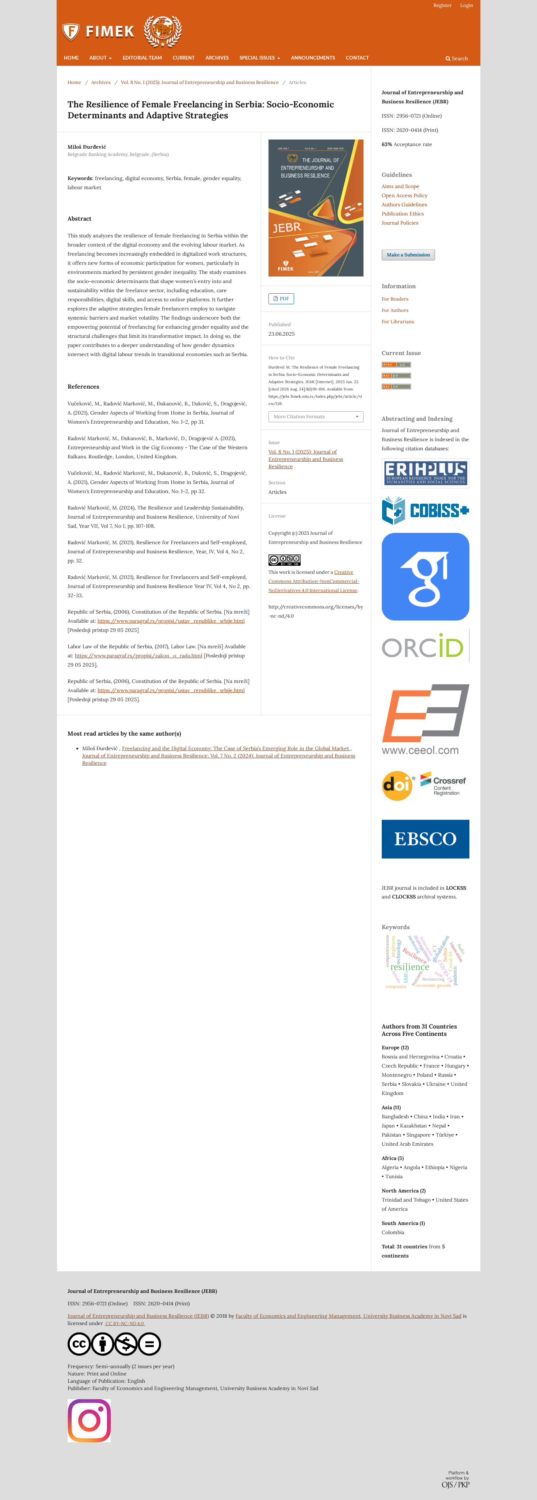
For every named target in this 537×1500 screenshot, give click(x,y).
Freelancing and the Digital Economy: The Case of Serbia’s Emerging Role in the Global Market (236, 748)
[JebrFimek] (89, 1440)
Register (443, 5)
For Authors (395, 310)
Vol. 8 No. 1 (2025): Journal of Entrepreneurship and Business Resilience (200, 82)
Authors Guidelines (404, 204)
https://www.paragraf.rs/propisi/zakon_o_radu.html (138, 655)
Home (71, 58)
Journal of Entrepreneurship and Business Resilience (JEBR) (138, 1316)
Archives (217, 58)
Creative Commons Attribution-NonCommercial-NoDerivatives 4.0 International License (313, 581)
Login (466, 5)
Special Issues (258, 58)
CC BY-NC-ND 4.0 (125, 1323)
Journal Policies (400, 223)
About (99, 58)
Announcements (313, 58)
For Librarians (398, 321)
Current (184, 58)
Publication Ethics (403, 213)
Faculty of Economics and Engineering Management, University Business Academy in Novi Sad (348, 1316)
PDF (284, 298)
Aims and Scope (400, 186)
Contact (357, 58)
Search (459, 58)
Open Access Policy (404, 195)
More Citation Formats (299, 416)
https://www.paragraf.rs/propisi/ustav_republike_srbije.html (171, 621)
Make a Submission (408, 255)
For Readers (395, 299)
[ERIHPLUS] (425, 486)
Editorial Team (142, 58)
